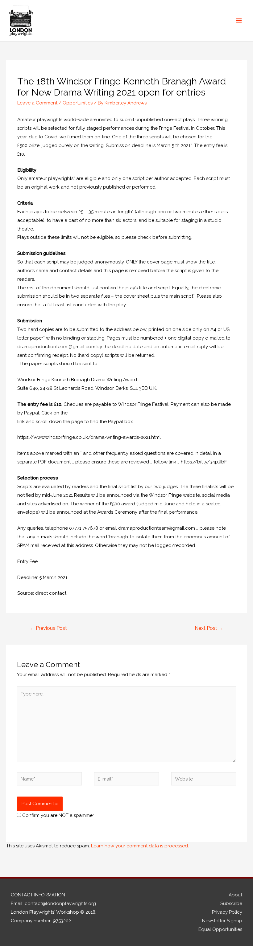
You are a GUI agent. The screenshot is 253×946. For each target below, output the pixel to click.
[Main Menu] (239, 20)
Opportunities (78, 103)
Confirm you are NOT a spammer (57, 815)
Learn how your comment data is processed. (140, 846)
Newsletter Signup (222, 921)
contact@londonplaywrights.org (60, 903)
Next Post (209, 628)
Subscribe (231, 903)
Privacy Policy (227, 912)
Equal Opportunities (220, 929)
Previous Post (48, 628)
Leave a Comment (37, 103)
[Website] (203, 780)
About (235, 895)
